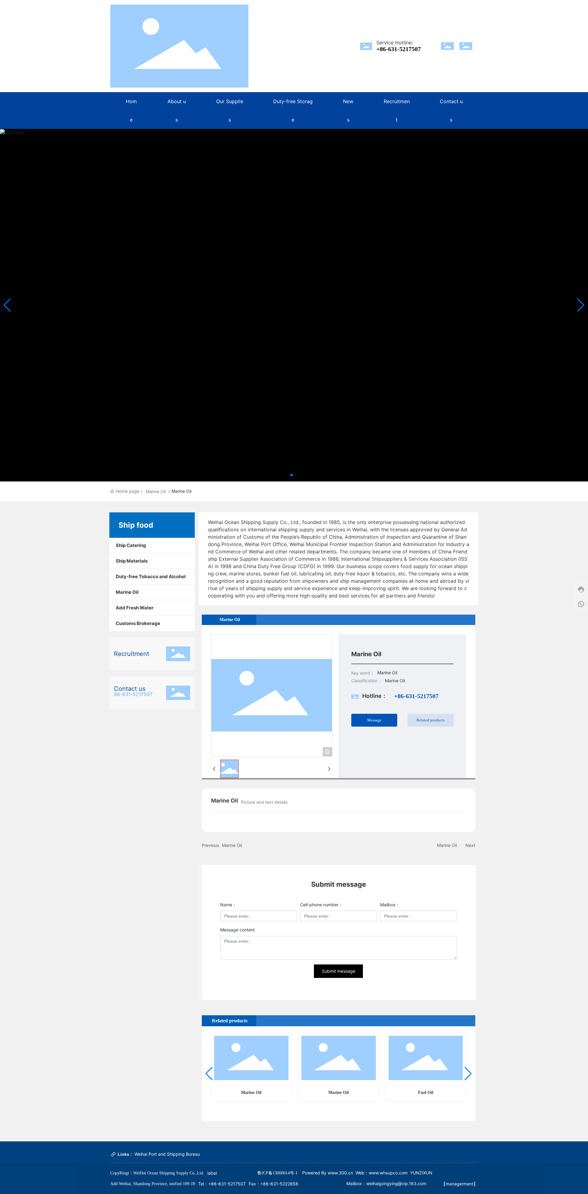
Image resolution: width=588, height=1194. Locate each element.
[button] (291, 475)
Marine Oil (156, 491)
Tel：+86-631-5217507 (222, 1183)
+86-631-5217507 (398, 49)
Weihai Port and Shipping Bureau (167, 1154)
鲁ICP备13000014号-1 (277, 1173)
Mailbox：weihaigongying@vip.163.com (386, 1183)
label (212, 1173)
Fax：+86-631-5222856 (273, 1183)
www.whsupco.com (388, 1172)
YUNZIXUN (421, 1172)
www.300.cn (339, 1172)
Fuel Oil (425, 1092)
